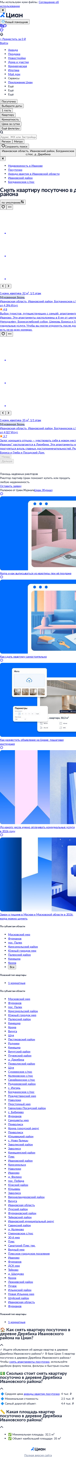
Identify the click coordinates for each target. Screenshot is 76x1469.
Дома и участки (18, 62)
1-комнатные (16, 983)
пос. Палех (15, 942)
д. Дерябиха (16, 1059)
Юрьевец (14, 1189)
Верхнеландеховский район (26, 1197)
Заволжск (14, 1148)
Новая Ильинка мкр (21, 1294)
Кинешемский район (21, 1152)
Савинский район (19, 1225)
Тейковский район (20, 1217)
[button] (38, 1337)
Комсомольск (17, 1164)
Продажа (14, 54)
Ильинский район (19, 1290)
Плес (11, 1156)
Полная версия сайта (38, 1455)
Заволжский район (20, 1144)
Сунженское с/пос (20, 1072)
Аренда (13, 50)
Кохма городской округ (23, 1128)
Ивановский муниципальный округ (31, 1221)
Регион (6, 141)
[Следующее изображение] (8, 286)
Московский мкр (19, 934)
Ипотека (13, 70)
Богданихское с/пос (21, 1092)
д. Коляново (16, 1229)
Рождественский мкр (22, 1096)
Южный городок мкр (22, 950)
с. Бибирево (16, 1112)
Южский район (18, 1185)
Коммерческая (17, 66)
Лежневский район (20, 1282)
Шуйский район (18, 1298)
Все (12, 967)
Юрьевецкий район (20, 1136)
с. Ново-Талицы (18, 1140)
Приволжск (15, 1124)
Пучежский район (19, 1055)
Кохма (12, 963)
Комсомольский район (23, 946)
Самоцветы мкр (18, 1120)
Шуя (11, 1035)
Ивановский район (20, 1160)
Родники (13, 1043)
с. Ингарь (14, 1088)
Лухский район (18, 1209)
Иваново (13, 1173)
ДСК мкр (14, 1266)
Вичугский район (19, 1051)
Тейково (13, 1270)
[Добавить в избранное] (3, 207)
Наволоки (14, 1100)
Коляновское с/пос (20, 1076)
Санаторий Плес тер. (21, 1245)
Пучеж (12, 1286)
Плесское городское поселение (29, 1253)
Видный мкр (16, 1249)
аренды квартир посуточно (42, 1394)
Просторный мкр (19, 1104)
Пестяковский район (21, 1039)
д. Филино (15, 1177)
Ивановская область (21, 1205)
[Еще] (9, 207)
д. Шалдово (16, 1274)
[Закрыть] (3, 10)
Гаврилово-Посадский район (27, 1108)
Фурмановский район (22, 1213)
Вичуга (12, 1031)
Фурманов (14, 938)
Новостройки (17, 58)
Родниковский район (22, 1084)
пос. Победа (16, 1181)
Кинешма (14, 959)
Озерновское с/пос (20, 1233)
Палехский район (19, 954)
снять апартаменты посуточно (29, 1362)
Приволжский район (21, 1063)
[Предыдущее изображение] (3, 286)
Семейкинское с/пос (21, 1080)
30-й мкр (14, 1237)
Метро (18, 141)
